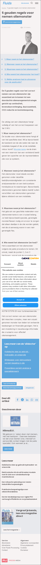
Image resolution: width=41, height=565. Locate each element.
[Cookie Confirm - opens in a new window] (30, 258)
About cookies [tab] (20, 264)
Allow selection (21, 305)
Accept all (20, 300)
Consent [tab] (7, 264)
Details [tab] (33, 264)
